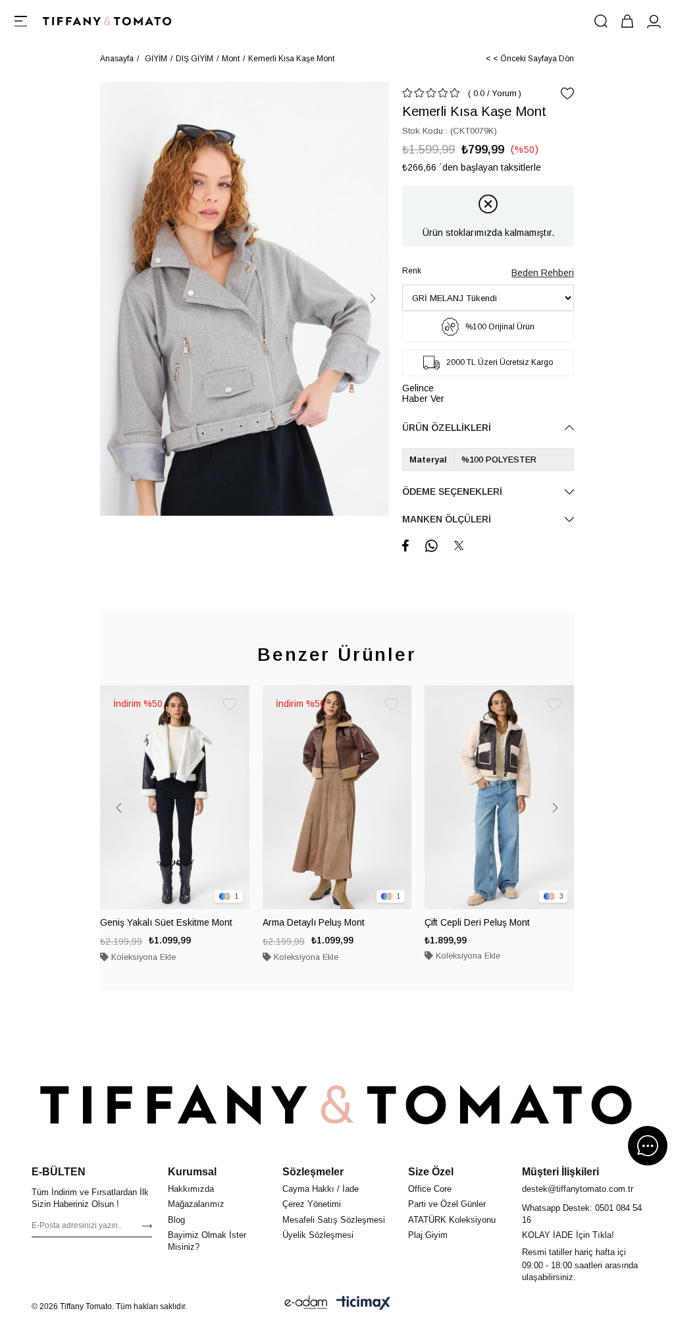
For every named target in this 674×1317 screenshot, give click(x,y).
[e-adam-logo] (306, 1302)
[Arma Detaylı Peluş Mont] (337, 797)
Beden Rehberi (542, 272)
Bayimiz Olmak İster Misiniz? (207, 1241)
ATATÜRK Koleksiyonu (452, 1220)
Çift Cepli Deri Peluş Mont (477, 922)
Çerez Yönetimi (311, 1204)
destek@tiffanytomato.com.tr (577, 1189)
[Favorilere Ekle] (567, 93)
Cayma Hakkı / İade (320, 1189)
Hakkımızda (191, 1189)
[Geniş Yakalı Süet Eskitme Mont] (174, 797)
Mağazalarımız (196, 1204)
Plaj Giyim (428, 1235)
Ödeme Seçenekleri (452, 491)
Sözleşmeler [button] (313, 1171)
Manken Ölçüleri (446, 519)
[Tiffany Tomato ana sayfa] (337, 1105)
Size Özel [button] (431, 1171)
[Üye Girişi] (653, 21)
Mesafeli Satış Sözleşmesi (333, 1220)
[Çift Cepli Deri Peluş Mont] (499, 797)
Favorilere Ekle (229, 705)
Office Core (430, 1189)
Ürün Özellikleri (446, 427)
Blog (176, 1220)
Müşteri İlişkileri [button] (560, 1171)
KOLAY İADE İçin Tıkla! (568, 1235)
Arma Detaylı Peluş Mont (314, 922)
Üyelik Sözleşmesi (317, 1235)
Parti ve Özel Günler (447, 1204)
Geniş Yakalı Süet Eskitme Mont (166, 922)
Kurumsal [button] (192, 1171)
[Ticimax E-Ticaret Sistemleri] (363, 1302)
